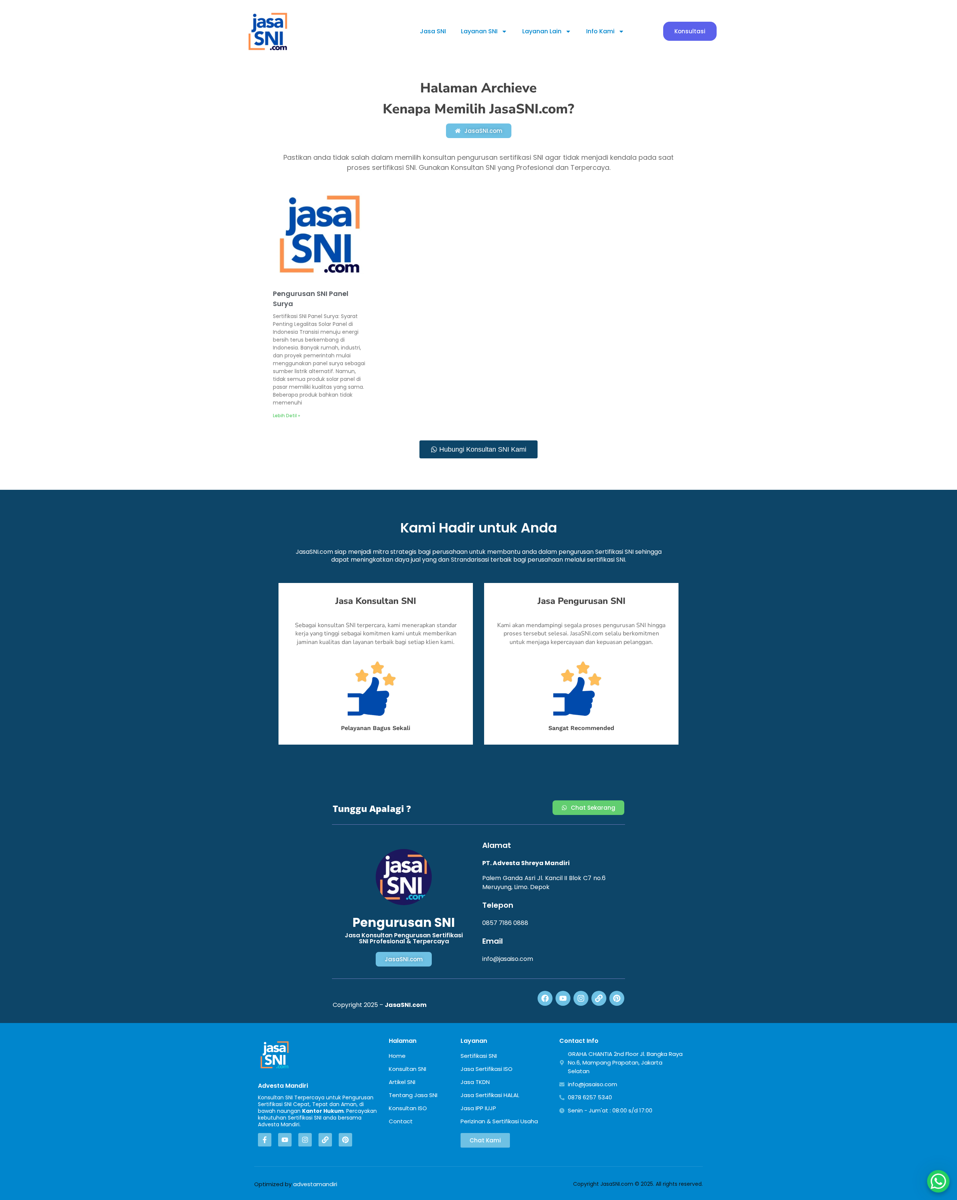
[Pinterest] (616, 998)
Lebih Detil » (286, 415)
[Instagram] (580, 998)
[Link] (598, 998)
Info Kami (600, 31)
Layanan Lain (541, 31)
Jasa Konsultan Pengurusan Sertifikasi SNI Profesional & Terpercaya (404, 938)
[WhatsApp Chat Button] (938, 1181)
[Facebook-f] (264, 1139)
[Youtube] (563, 998)
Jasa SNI (433, 31)
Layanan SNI (479, 31)
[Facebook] (545, 998)
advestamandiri (315, 1184)
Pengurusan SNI (404, 922)
